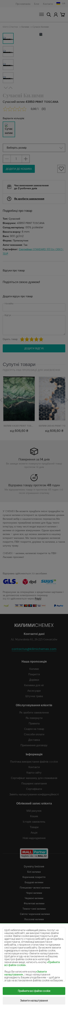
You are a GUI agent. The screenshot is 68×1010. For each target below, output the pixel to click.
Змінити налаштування (34, 1000)
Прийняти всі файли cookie (34, 990)
